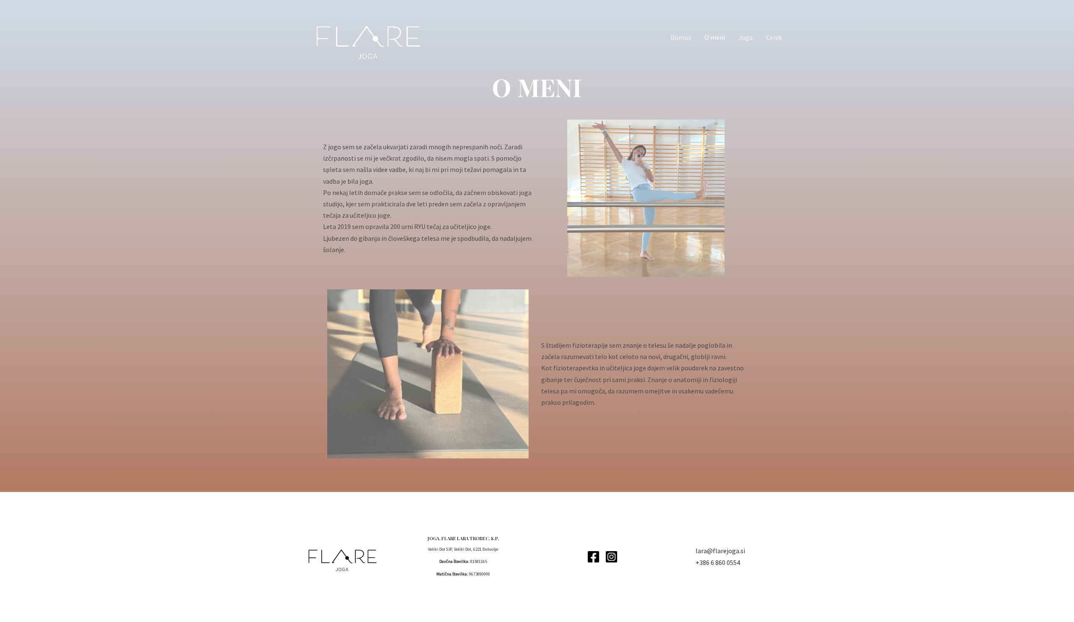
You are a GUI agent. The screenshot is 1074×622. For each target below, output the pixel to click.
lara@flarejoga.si (720, 551)
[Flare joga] (365, 36)
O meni (714, 37)
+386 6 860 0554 (718, 562)
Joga (745, 37)
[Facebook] (593, 556)
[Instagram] (611, 556)
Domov (680, 37)
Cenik (774, 37)
